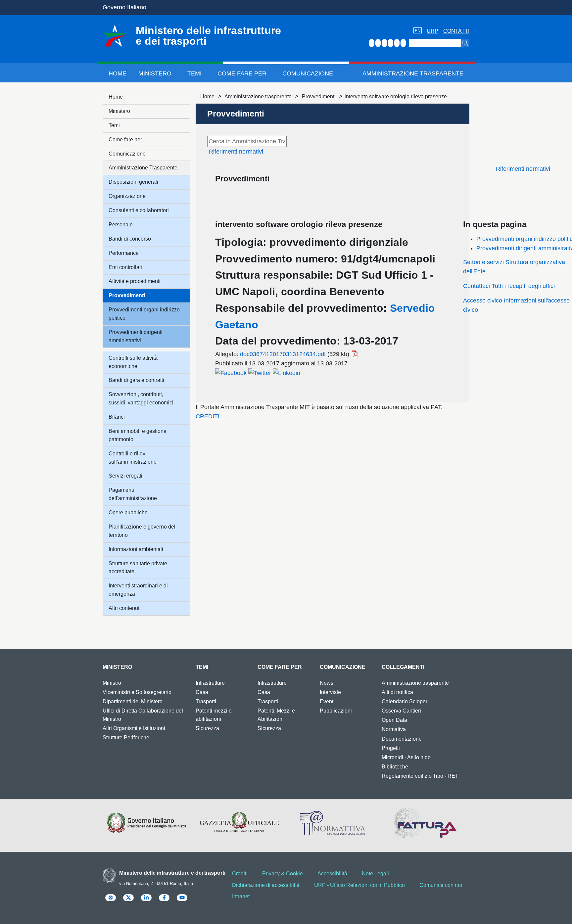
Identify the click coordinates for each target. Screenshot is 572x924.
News (326, 683)
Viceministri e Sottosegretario (137, 692)
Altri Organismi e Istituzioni (134, 728)
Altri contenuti (125, 608)
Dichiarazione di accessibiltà (266, 885)
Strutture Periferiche (126, 737)
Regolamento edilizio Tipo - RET (420, 776)
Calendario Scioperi (405, 701)
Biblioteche (395, 766)
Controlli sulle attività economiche (133, 362)
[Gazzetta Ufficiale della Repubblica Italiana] (239, 823)
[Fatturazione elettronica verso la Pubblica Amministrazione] (425, 823)
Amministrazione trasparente (258, 96)
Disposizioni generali (133, 182)
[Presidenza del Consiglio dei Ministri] (146, 823)
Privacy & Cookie (282, 873)
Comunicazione (307, 73)
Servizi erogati (125, 476)
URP (432, 31)
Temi (194, 73)
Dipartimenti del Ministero (133, 701)
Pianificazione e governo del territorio (142, 531)
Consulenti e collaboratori (139, 210)
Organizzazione (127, 196)
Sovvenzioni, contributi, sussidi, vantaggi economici (141, 398)
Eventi (327, 701)
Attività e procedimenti (135, 281)
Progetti (391, 748)
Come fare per (241, 73)
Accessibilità (332, 873)
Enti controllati (125, 267)
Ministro (112, 683)
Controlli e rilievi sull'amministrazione (133, 458)
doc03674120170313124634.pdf (283, 354)
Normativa (394, 729)
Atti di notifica (397, 692)
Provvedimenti (319, 96)
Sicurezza (207, 728)
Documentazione (402, 739)
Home (117, 73)
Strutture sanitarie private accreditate (138, 568)
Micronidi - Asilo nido (406, 757)
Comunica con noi (440, 885)
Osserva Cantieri (401, 711)
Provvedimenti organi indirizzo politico (144, 314)
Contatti (456, 31)
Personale (121, 224)
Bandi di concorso (130, 239)
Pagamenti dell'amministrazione (133, 494)
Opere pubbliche (128, 512)
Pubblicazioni (336, 711)
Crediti (240, 873)
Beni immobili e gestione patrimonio (138, 435)
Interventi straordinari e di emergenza (138, 590)
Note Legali (375, 873)
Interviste (330, 692)
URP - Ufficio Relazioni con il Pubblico (359, 885)
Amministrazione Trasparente (412, 73)
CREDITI (207, 416)
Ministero (154, 73)
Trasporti (206, 701)
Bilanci (117, 417)
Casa (202, 692)
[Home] (115, 35)
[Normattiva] (332, 823)
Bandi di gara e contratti (136, 380)
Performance (124, 253)
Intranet (241, 896)
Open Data (394, 720)
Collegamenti (403, 667)
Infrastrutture (210, 683)
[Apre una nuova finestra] (231, 372)
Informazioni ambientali (136, 549)
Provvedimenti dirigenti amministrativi (136, 336)
